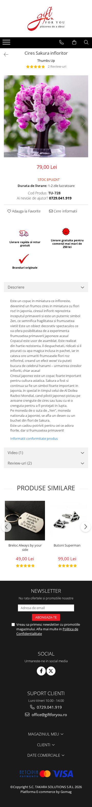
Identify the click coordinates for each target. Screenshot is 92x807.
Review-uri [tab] (20, 463)
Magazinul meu (44, 734)
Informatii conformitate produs (34, 438)
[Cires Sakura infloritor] (46, 116)
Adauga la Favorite (26, 211)
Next (84, 121)
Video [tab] (15, 452)
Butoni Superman (67, 545)
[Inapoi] (4, 54)
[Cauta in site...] (86, 42)
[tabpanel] (46, 116)
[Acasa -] (46, 18)
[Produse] (7, 44)
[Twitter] (51, 671)
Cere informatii (65, 211)
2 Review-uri (57, 66)
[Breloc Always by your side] (25, 520)
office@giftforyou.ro (49, 714)
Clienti (44, 744)
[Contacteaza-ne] (61, 42)
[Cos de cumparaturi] (74, 42)
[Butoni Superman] (67, 521)
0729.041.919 (49, 707)
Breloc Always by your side (25, 547)
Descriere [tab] (16, 287)
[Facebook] (41, 671)
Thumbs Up (46, 60)
